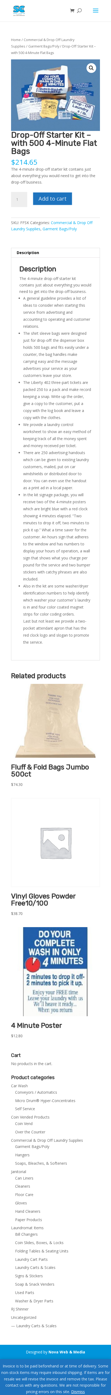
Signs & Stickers (29, 1275)
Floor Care (24, 1194)
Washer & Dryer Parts (34, 1300)
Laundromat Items (27, 1227)
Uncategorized (23, 1317)
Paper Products (28, 1219)
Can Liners (24, 1178)
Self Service (25, 1108)
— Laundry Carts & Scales (34, 1325)
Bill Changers (26, 1234)
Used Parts (24, 1292)
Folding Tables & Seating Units (41, 1251)
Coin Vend (24, 1123)
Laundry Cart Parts (31, 1259)
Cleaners (22, 1186)
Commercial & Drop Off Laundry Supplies (47, 1140)
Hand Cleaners (27, 1211)
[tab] (55, 253)
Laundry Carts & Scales (35, 1267)
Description (28, 252)
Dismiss (78, 1391)
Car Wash (19, 1085)
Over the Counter (30, 1131)
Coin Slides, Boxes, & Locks (39, 1242)
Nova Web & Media (66, 1352)
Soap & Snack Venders (34, 1284)
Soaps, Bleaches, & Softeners (41, 1163)
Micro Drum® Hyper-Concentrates (45, 1100)
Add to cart (53, 198)
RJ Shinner (20, 1309)
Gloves (21, 1202)
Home (16, 39)
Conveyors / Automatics (36, 1092)
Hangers (22, 1154)
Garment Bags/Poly (43, 46)
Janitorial (18, 1171)
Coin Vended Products (30, 1117)
